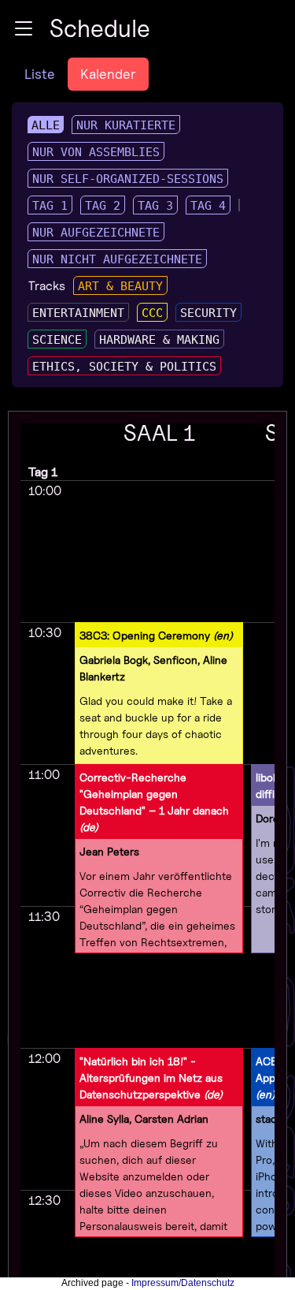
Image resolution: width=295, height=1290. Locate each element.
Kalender (108, 73)
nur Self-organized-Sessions (127, 179)
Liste (39, 73)
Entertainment (78, 313)
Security (208, 313)
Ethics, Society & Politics (124, 367)
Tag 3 (155, 206)
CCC (152, 313)
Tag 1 (50, 206)
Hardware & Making (159, 340)
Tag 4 (208, 206)
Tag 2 (102, 206)
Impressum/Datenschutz (182, 1282)
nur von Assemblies (96, 152)
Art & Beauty (120, 286)
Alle (45, 125)
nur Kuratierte (125, 125)
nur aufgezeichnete (96, 233)
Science (57, 340)
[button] (23, 28)
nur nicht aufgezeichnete (117, 259)
